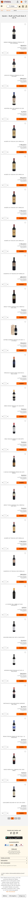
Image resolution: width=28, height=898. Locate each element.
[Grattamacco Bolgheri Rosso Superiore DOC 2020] (14, 693)
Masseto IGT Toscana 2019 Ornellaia (14, 538)
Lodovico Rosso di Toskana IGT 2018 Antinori (14, 76)
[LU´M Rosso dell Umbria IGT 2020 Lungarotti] (14, 594)
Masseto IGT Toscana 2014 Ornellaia (14, 174)
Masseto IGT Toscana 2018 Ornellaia (14, 240)
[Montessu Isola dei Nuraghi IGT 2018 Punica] (14, 98)
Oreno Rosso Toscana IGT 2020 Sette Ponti (14, 406)
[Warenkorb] (21, 1)
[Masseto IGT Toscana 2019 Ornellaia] (14, 528)
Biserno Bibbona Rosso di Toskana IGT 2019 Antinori (14, 43)
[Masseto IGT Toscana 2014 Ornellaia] (14, 164)
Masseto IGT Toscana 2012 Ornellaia (14, 141)
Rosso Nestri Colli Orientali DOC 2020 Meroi (14, 770)
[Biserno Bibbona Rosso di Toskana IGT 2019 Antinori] (14, 32)
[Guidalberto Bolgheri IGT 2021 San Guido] (14, 792)
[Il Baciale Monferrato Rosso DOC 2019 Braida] (14, 462)
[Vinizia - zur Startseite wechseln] (6, 2)
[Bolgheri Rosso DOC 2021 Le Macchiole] (14, 627)
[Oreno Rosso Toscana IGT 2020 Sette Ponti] (14, 396)
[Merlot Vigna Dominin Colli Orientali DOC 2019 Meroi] (14, 495)
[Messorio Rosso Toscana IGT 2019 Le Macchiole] (14, 660)
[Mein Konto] (17, 1)
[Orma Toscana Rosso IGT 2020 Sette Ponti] (14, 429)
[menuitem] (17, 1)
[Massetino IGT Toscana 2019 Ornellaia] (14, 264)
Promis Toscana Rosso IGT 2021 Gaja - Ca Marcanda (14, 737)
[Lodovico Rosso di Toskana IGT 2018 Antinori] (14, 65)
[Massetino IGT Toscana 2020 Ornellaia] (14, 561)
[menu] (1, 6)
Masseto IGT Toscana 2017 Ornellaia (14, 207)
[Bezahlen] (14, 845)
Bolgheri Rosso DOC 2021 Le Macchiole (14, 637)
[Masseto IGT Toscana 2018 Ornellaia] (14, 230)
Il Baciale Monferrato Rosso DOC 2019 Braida (14, 473)
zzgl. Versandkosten (23, 48)
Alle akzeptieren (13, 896)
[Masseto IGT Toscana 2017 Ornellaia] (14, 197)
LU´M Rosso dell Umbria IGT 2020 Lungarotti (13, 605)
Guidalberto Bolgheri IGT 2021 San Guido (14, 802)
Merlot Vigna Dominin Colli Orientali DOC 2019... (14, 506)
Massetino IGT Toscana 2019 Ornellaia (14, 273)
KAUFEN (21, 53)
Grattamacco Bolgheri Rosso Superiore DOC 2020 (14, 704)
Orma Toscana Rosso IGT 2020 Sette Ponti (14, 440)
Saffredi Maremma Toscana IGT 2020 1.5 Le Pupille (14, 340)
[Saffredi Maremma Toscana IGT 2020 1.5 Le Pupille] (14, 330)
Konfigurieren (22, 896)
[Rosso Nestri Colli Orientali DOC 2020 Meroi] (14, 759)
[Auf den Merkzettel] (25, 24)
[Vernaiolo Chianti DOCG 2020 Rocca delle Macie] (14, 363)
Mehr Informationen (10, 891)
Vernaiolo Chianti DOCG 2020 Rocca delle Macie (14, 373)
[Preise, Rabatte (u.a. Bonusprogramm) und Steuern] (26, 6)
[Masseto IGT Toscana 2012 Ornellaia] (14, 131)
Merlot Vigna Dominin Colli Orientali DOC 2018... (14, 307)
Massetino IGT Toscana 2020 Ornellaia (14, 571)
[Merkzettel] (25, 1)
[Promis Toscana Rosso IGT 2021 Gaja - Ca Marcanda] (14, 726)
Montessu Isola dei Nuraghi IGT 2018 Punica (14, 109)
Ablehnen (5, 896)
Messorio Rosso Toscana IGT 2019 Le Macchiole (14, 671)
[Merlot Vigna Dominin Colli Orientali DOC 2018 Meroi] (14, 297)
